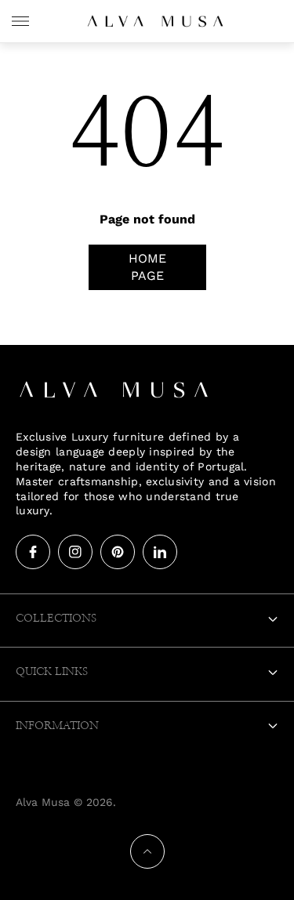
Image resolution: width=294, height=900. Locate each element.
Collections (56, 618)
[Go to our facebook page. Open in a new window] (33, 552)
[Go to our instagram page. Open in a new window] (75, 552)
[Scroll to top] (147, 851)
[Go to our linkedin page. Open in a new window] (160, 552)
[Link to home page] (114, 391)
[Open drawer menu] (20, 21)
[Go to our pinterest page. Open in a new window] (117, 552)
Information (57, 725)
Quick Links (52, 671)
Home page (147, 267)
